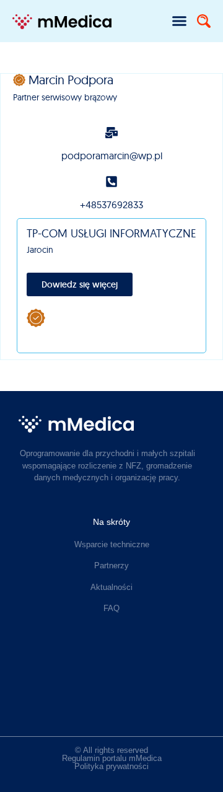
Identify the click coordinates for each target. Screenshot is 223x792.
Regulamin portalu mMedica (112, 758)
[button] (179, 21)
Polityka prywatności (111, 766)
